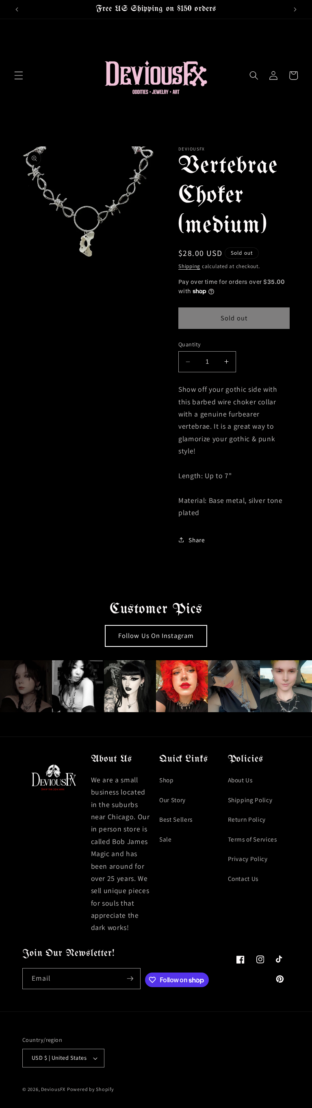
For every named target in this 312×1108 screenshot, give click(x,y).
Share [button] (196, 540)
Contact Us (243, 878)
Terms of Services (252, 839)
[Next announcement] (295, 9)
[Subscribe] (130, 978)
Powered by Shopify (90, 1089)
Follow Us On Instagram (156, 635)
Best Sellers (176, 819)
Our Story (172, 800)
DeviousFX (53, 1089)
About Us (240, 780)
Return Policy (247, 819)
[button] (18, 75)
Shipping (189, 266)
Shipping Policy (250, 800)
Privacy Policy (248, 859)
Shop (166, 780)
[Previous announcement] (17, 9)
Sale (165, 839)
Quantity (189, 344)
